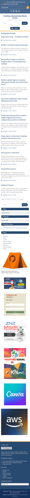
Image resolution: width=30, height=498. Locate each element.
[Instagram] (19, 11)
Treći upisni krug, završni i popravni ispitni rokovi (15, 228)
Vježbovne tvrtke (7, 243)
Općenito (14, 40)
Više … (7, 52)
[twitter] (14, 11)
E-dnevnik (5, 245)
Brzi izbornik (5, 7)
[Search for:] (15, 23)
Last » (22, 199)
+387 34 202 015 (9, 2)
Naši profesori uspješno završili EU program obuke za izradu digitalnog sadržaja (13, 62)
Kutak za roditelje (7, 247)
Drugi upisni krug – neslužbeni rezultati (14, 37)
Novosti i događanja (7, 478)
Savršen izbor (6, 470)
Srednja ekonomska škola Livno (15, 17)
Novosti (10, 40)
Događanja (5, 40)
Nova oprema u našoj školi (10, 153)
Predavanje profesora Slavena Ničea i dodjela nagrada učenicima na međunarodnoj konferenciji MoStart (13, 118)
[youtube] (16, 11)
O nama (5, 239)
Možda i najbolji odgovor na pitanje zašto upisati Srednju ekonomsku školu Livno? (14, 82)
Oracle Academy (7, 241)
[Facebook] (11, 11)
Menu (16, 28)
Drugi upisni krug (7, 464)
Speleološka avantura (8, 169)
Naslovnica (5, 236)
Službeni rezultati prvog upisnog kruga (14, 45)
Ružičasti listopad (7, 185)
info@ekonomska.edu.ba (20, 2)
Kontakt (5, 249)
